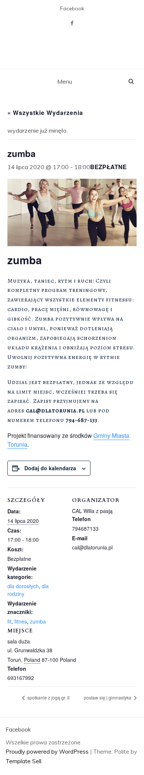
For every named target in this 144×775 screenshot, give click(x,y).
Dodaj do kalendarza (50, 468)
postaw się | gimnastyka (108, 697)
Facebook (72, 8)
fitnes (20, 621)
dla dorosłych (23, 586)
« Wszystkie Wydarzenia (45, 112)
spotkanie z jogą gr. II (47, 697)
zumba (38, 621)
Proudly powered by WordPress (48, 751)
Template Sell (23, 761)
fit (9, 621)
